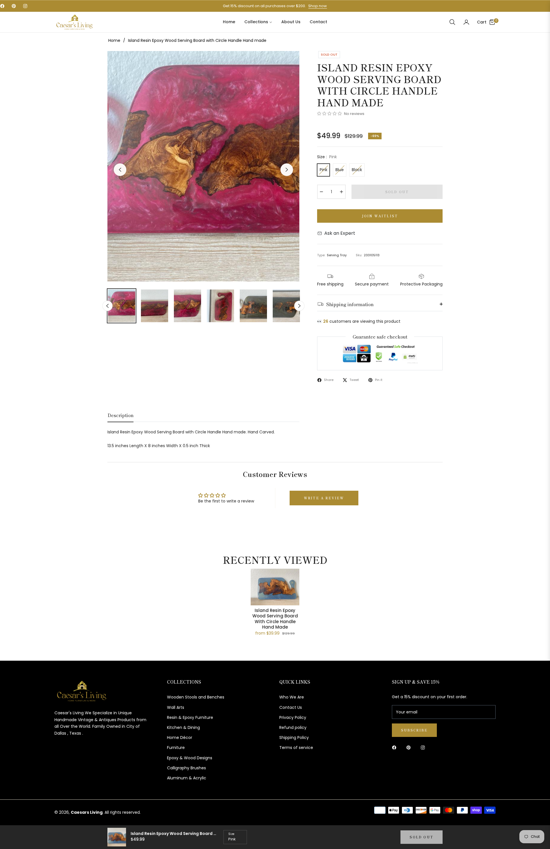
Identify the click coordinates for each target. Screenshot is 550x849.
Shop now (317, 6)
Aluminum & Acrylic (186, 778)
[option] (203, 166)
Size (231, 834)
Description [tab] (120, 415)
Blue (339, 170)
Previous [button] (120, 169)
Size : (327, 157)
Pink (323, 170)
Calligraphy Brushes (186, 768)
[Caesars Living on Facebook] (395, 747)
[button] (452, 22)
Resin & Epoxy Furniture (190, 717)
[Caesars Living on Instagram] (424, 747)
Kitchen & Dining (183, 727)
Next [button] (286, 169)
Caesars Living (87, 812)
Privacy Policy (292, 717)
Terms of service (296, 747)
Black (357, 170)
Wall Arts (175, 707)
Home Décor (179, 737)
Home (114, 40)
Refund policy (293, 727)
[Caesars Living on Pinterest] (410, 747)
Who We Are (291, 697)
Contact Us (290, 707)
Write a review (324, 498)
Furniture (176, 747)
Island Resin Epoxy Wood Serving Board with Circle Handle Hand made (275, 619)
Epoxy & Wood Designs (189, 758)
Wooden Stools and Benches (195, 697)
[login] (466, 22)
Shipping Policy (294, 737)
